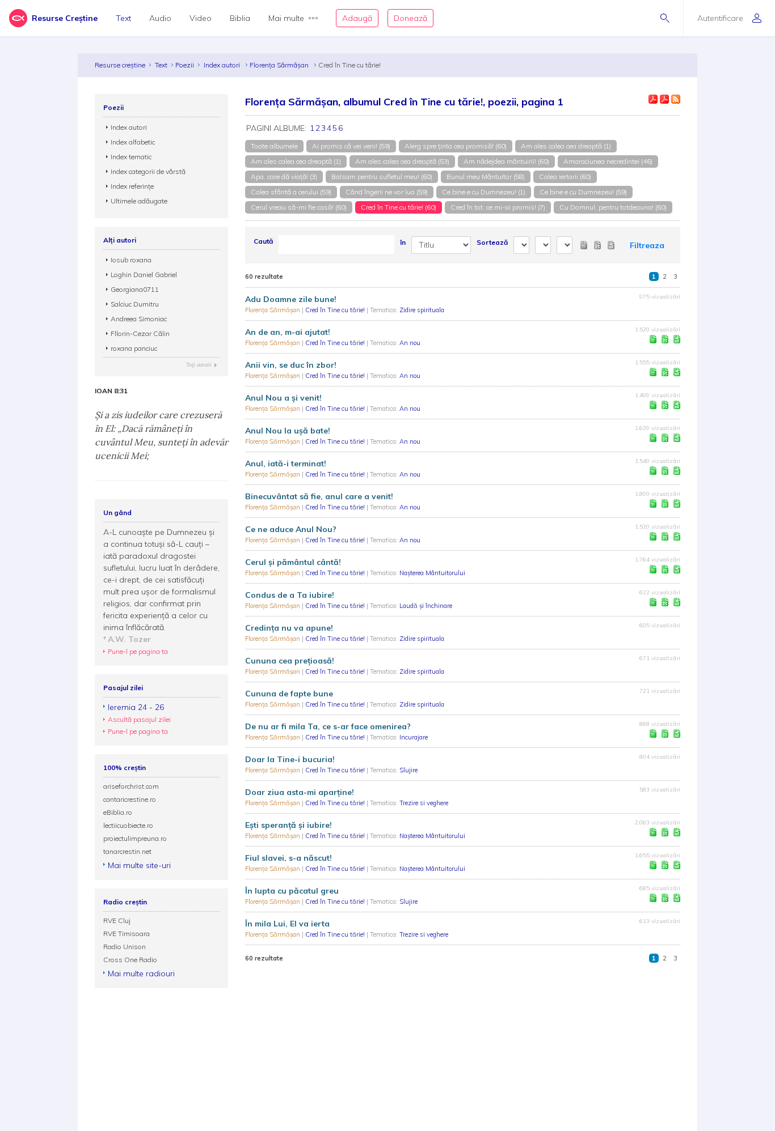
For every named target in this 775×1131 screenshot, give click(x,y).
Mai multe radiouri (141, 973)
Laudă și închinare (425, 606)
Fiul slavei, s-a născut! (288, 858)
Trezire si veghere (423, 803)
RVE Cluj (116, 920)
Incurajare (413, 737)
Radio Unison (124, 946)
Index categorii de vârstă (148, 171)
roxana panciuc (134, 348)
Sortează (492, 242)
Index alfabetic (133, 142)
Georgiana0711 (135, 289)
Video (200, 18)
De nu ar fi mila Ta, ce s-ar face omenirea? (328, 726)
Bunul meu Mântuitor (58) (486, 176)
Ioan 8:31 (111, 391)
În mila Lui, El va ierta (287, 924)
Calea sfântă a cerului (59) (291, 192)
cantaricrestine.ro (129, 799)
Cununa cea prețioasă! (289, 661)
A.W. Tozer (129, 639)
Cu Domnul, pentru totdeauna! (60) (613, 207)
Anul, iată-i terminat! (285, 463)
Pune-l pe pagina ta (138, 651)
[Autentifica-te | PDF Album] (664, 99)
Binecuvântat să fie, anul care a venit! (319, 496)
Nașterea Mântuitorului (432, 573)
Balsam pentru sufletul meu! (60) (381, 176)
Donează (410, 18)
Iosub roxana (131, 260)
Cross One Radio (130, 959)
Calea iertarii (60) (565, 176)
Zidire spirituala (421, 310)
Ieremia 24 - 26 (136, 707)
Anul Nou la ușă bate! (287, 431)
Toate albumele (274, 146)
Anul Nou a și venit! (283, 398)
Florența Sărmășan (280, 65)
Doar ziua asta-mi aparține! (299, 792)
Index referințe (132, 186)
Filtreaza (647, 245)
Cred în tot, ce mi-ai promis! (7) (497, 207)
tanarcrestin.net (127, 851)
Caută (263, 241)
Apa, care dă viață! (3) (284, 176)
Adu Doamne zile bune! (290, 299)
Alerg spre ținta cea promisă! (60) (456, 146)
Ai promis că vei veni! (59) (351, 146)
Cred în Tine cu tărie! (336, 310)
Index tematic (131, 156)
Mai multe (286, 18)
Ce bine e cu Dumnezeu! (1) (483, 192)
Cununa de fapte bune (289, 693)
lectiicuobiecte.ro (128, 825)
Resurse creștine (120, 65)
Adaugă (357, 18)
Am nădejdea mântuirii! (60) (506, 161)
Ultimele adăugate (139, 201)
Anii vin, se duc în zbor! (290, 365)
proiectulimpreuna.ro (135, 838)
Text (123, 18)
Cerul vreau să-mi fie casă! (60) (299, 207)
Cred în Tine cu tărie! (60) (398, 207)
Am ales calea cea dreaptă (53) (402, 161)
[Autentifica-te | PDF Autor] (653, 99)
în (403, 242)
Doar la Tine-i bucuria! (290, 759)
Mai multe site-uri (139, 865)
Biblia (240, 18)
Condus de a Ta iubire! (289, 595)
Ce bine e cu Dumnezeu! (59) (583, 192)
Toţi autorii (199, 365)
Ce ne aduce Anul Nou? (290, 529)
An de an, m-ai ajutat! (287, 332)
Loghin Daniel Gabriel (144, 274)
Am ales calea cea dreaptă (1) (566, 146)
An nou (409, 343)
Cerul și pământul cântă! (293, 562)
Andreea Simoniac (139, 318)
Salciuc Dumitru (135, 304)
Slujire (408, 770)
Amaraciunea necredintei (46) (607, 161)
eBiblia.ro (117, 812)
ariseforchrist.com (131, 786)
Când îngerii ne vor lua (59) (387, 192)
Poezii (184, 65)
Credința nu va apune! (289, 628)
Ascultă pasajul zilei (139, 719)
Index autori (223, 65)
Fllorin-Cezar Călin (140, 333)
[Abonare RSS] (675, 99)
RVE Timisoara (126, 933)
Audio (160, 18)
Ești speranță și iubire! (288, 825)
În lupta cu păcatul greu (292, 891)
